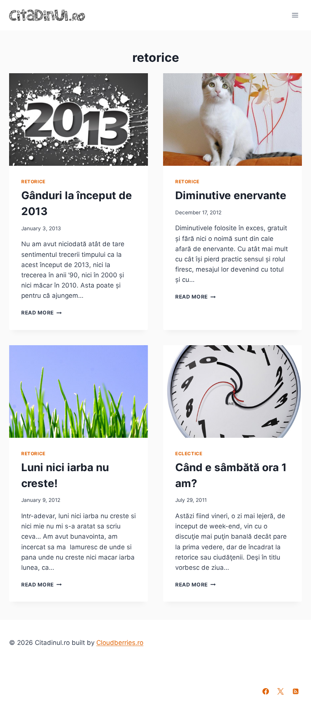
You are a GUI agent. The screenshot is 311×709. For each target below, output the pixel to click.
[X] (280, 691)
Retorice (33, 181)
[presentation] (78, 119)
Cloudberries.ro (119, 642)
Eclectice (188, 453)
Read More (41, 313)
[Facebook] (265, 691)
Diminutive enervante (230, 195)
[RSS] (295, 691)
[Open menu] (295, 15)
